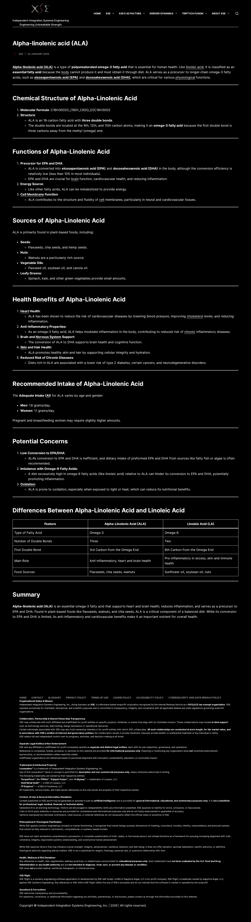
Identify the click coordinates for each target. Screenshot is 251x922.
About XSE (219, 13)
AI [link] (48, 395)
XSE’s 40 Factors (130, 13)
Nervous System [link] (48, 337)
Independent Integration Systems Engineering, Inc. (72, 905)
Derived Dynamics (161, 13)
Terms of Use (99, 697)
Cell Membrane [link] (32, 194)
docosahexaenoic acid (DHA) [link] (108, 77)
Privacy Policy (76, 697)
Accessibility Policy (150, 697)
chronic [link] (189, 332)
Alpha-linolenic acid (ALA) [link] (33, 67)
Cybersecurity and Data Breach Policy (194, 697)
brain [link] (75, 179)
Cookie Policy (122, 697)
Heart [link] (24, 311)
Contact (37, 697)
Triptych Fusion (192, 13)
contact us (140, 896)
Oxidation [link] (27, 484)
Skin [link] (23, 347)
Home (97, 13)
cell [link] (101, 200)
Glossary (54, 697)
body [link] (65, 72)
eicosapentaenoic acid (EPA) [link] (56, 77)
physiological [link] (185, 77)
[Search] (237, 13)
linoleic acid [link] (195, 67)
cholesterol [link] (195, 316)
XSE (108, 13)
